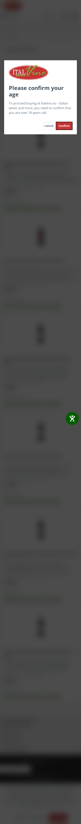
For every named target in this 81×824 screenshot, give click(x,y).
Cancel (48, 126)
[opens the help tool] (72, 418)
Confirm (64, 126)
